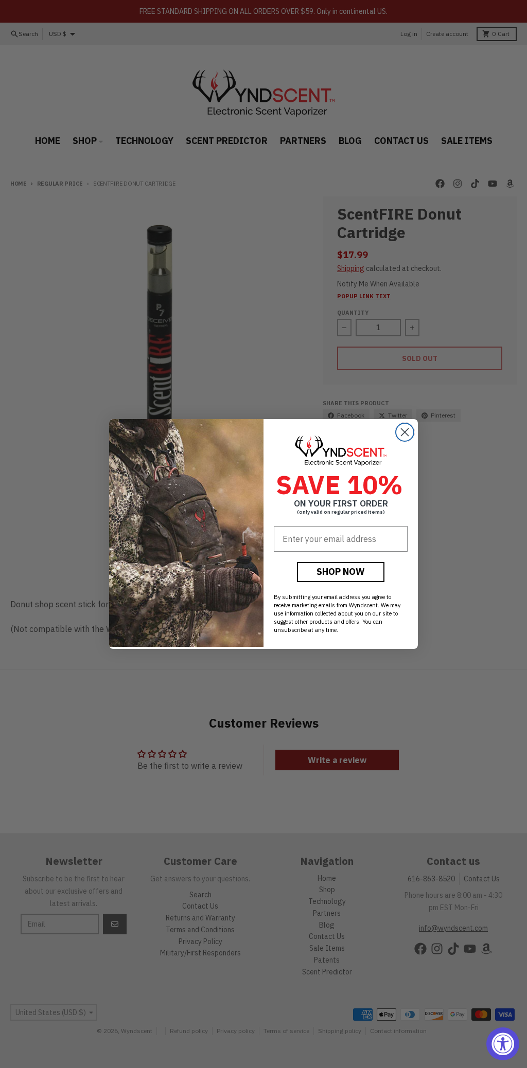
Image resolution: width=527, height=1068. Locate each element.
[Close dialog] (405, 432)
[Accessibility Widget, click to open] (502, 1043)
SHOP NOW (341, 571)
